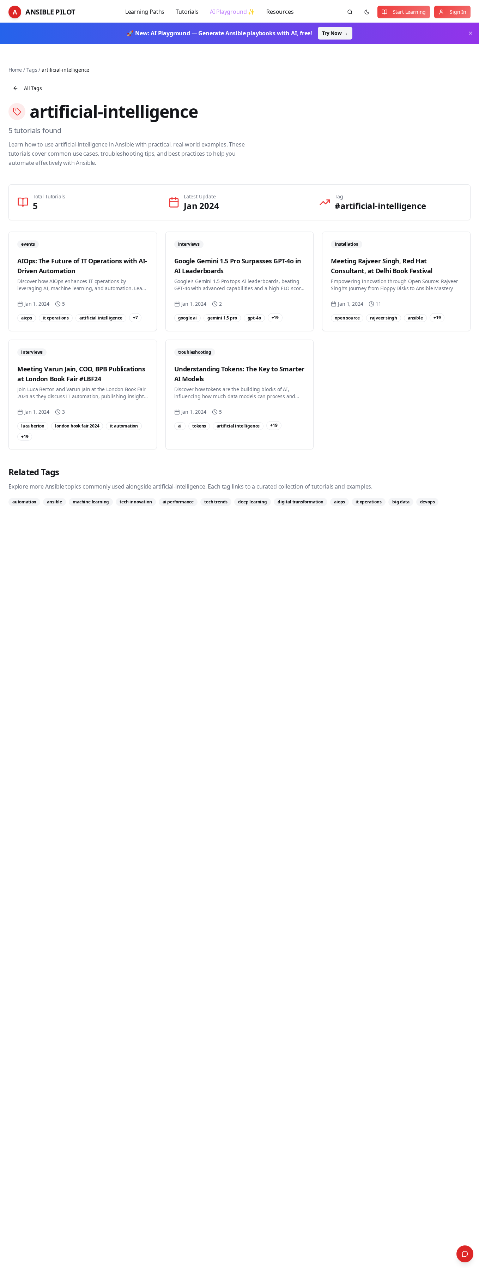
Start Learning (409, 11)
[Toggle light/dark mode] (366, 12)
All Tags (33, 88)
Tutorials (187, 12)
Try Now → (335, 33)
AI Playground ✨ (232, 12)
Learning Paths (145, 12)
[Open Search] (464, 1253)
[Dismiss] (470, 33)
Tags (31, 69)
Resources (279, 12)
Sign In (458, 11)
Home (15, 69)
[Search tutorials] (350, 12)
